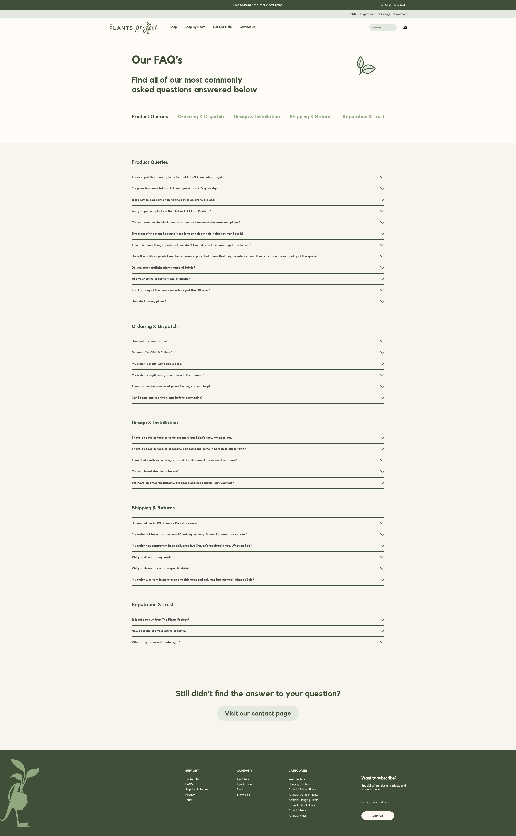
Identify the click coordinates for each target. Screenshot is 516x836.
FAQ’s (189, 784)
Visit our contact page (258, 713)
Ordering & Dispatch (201, 116)
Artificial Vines (297, 815)
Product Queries (150, 116)
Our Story (243, 779)
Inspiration (367, 14)
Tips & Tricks (244, 784)
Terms (188, 800)
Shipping (384, 14)
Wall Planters (297, 779)
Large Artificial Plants (302, 805)
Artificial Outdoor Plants (303, 794)
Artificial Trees (297, 810)
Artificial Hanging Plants (303, 800)
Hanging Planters (299, 784)
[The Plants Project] (133, 28)
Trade (240, 789)
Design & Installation (257, 116)
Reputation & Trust (363, 116)
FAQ (353, 14)
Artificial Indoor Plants (302, 789)
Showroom (400, 14)
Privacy (190, 794)
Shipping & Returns (311, 116)
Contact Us (247, 27)
